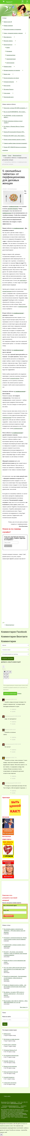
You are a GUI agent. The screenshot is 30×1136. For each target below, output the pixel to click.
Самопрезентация (11, 59)
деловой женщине (7, 291)
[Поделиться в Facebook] (14, 583)
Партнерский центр (9, 97)
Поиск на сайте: (6, 1016)
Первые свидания (8, 25)
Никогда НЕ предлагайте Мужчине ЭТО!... (14, 131)
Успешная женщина (9, 81)
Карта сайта (7, 1096)
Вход (22, 3)
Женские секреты (8, 40)
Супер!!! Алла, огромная (10, 1044)
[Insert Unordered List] (4, 674)
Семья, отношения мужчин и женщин (13, 33)
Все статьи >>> (24, 1007)
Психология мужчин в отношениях (12, 29)
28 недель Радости (8, 89)
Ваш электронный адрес (10, 905)
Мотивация (9, 51)
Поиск (4, 1024)
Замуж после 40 (8, 21)
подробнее (5, 150)
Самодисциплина (10, 55)
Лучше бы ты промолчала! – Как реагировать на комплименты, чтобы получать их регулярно (15, 978)
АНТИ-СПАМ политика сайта (16, 1107)
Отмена (19, 693)
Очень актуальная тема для (11, 1071)
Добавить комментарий (10, 693)
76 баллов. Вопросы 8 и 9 (10, 1050)
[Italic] (7, 672)
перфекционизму (18, 428)
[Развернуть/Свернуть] (25, 33)
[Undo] (4, 677)
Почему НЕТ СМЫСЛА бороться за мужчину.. (15, 147)
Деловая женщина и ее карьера (12, 70)
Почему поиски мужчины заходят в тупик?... (15, 139)
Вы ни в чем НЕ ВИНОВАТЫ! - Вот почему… (15, 111)
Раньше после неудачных (10, 1066)
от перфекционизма (18, 228)
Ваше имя (6, 910)
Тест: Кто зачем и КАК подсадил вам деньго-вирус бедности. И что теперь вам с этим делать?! (15, 969)
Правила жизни (7, 66)
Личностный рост (8, 44)
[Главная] (3, 2)
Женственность (8, 37)
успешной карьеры (14, 378)
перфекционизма (22, 306)
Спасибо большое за (9, 1077)
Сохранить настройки (7, 658)
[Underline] (10, 672)
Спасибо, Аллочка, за (9, 1061)
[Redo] (7, 677)
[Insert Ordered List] (7, 674)
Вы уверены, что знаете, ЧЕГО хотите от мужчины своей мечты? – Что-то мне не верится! (14, 993)
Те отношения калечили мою (11, 1055)
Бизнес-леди (7, 74)
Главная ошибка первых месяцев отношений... (15, 143)
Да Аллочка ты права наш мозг (11, 1039)
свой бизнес (23, 280)
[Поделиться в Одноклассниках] (14, 608)
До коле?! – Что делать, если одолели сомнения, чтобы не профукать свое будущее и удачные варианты (15, 953)
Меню (27, 3)
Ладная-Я (9, 2)
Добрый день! (7, 1033)
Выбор (8, 47)
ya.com (20, 1103)
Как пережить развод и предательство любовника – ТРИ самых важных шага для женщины (14, 930)
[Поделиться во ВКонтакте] (14, 571)
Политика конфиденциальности (10, 1105)
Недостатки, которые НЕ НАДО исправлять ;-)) (15, 108)
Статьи (9, 155)
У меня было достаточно (10, 1082)
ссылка (13, 711)
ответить (14, 709)
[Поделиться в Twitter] (14, 620)
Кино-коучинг (7, 85)
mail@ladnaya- (14, 1103)
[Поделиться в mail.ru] (14, 595)
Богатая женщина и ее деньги (11, 78)
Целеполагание (10, 62)
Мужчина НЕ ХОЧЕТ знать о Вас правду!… (14, 135)
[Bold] (4, 672)
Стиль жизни (7, 93)
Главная (4, 155)
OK (1, 1134)
